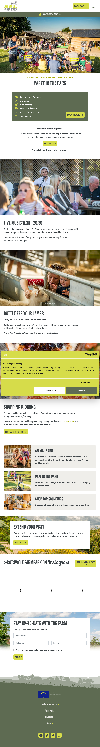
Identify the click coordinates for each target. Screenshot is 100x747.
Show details (86, 383)
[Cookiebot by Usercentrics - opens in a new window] (86, 355)
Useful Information (49, 704)
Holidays (19, 542)
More (49, 723)
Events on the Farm (65, 77)
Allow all (81, 390)
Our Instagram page (86, 561)
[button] (81, 6)
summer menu (68, 421)
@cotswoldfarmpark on (35, 562)
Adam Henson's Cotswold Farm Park (41, 77)
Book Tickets (73, 114)
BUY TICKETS (50, 143)
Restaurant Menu (14, 431)
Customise (48, 390)
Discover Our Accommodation (51, 14)
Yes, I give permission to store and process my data (39, 649)
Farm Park (49, 710)
